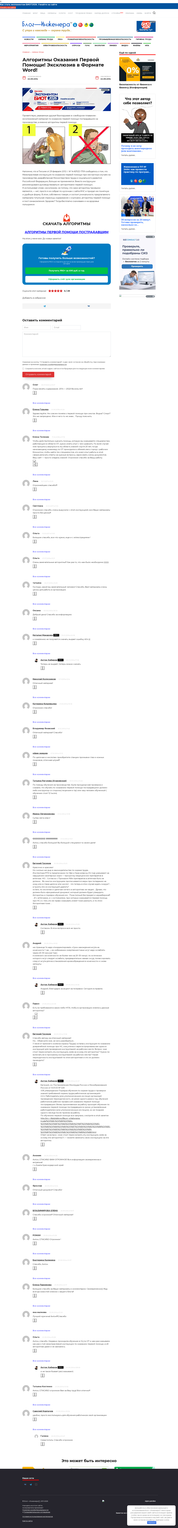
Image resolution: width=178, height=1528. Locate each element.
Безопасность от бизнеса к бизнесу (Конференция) (135, 86)
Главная (26, 13)
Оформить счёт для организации (66, 279)
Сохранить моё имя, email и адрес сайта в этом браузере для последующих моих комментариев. (65, 369)
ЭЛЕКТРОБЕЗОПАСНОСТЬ (55, 45)
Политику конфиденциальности (35, 1510)
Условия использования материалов (37, 1516)
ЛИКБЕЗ (113, 45)
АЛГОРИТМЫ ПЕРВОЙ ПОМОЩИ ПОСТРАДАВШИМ (66, 232)
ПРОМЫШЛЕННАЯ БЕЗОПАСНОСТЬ (115, 39)
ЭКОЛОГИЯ (100, 45)
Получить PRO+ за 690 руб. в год (66, 271)
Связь (139, 13)
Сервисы (52, 13)
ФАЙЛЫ (136, 45)
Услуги (62, 13)
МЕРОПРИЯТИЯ (31, 45)
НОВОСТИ (28, 39)
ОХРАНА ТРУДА (45, 39)
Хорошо (151, 1522)
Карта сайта (27, 1521)
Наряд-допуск (102, 13)
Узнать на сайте (8, 7)
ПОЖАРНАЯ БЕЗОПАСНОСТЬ (81, 39)
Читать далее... (128, 155)
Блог (35, 13)
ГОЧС (87, 45)
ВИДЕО (125, 45)
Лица (42, 13)
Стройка (117, 13)
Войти (148, 13)
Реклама (130, 13)
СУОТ (70, 13)
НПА (147, 45)
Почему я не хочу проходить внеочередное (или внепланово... (136, 148)
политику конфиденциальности (53, 364)
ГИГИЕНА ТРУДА (143, 39)
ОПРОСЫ (76, 45)
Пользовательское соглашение (37, 1512)
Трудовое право (83, 13)
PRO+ (60, 39)
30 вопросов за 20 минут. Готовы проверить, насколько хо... (136, 222)
